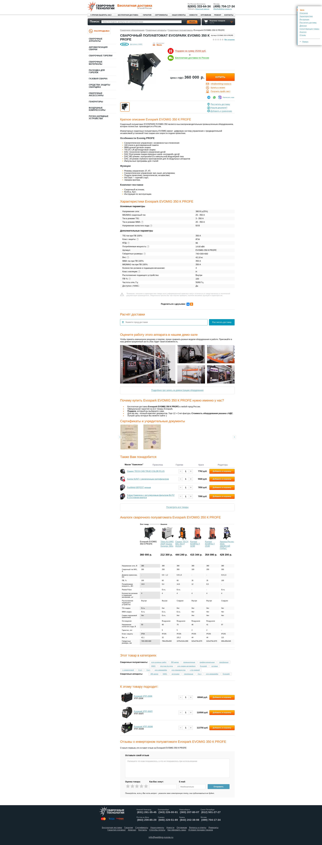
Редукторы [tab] (223, 465)
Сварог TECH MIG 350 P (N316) (181, 544)
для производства (178, 670)
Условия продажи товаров (200, 830)
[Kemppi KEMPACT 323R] (197, 539)
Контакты (228, 15)
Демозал (303, 26)
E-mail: (182, 782)
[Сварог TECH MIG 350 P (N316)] (182, 539)
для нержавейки (161, 670)
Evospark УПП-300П (143, 711)
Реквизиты (213, 828)
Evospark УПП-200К (143, 696)
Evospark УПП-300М (143, 727)
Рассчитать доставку (308, 23)
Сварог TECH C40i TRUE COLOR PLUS (146, 471)
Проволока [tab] (158, 465)
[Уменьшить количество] (180, 471)
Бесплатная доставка (128, 15)
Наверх (305, 42)
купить (220, 77)
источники (175, 674)
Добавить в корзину (222, 471)
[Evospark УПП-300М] (127, 727)
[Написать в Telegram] (209, 97)
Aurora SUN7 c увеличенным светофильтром (148, 479)
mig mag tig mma (166, 666)
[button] (124, 107)
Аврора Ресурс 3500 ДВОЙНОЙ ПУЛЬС (227, 545)
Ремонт (217, 15)
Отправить (219, 787)
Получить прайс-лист (220, 91)
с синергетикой (128, 670)
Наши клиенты (179, 15)
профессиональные (207, 662)
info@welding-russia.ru (221, 84)
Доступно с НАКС (136, 44)
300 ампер (154, 674)
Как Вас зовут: (156, 782)
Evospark (203, 666)
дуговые (214, 666)
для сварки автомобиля (186, 666)
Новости (193, 15)
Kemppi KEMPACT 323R (195, 544)
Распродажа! (102, 31)
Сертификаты (161, 15)
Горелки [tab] (179, 465)
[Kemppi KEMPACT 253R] (212, 539)
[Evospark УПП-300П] (127, 712)
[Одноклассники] (191, 304)
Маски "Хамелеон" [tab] (134, 464)
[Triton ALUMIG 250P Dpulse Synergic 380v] (167, 539)
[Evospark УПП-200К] (127, 697)
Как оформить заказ (177, 830)
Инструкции (304, 19)
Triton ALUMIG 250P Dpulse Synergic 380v (167, 544)
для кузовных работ (158, 662)
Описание (304, 13)
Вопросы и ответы (197, 828)
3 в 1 (148, 670)
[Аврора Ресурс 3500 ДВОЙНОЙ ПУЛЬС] (227, 539)
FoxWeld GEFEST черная (139, 487)
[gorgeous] (146, 786)
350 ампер (175, 662)
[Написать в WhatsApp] (214, 97)
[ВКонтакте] (188, 304)
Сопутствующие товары (309, 29)
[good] (141, 786)
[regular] (137, 786)
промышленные (189, 662)
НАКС (153, 666)
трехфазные (223, 662)
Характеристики (306, 16)
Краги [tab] (201, 465)
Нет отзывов (229, 39)
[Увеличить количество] (191, 471)
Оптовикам (206, 15)
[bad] (128, 786)
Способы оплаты (157, 830)
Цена (302, 10)
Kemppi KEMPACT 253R (210, 544)
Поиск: (95, 21)
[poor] (132, 786)
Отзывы (303, 35)
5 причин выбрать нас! (101, 15)
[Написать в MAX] (220, 97)
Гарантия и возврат (116, 830)
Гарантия (147, 15)
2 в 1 (140, 670)
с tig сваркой (195, 670)
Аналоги (303, 32)
